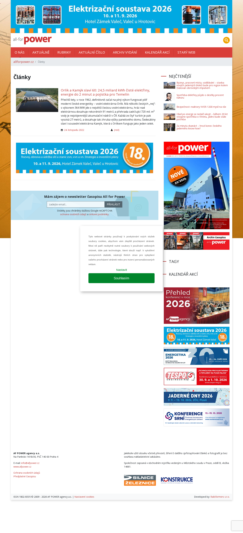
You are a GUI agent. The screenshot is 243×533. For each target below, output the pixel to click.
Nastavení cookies (84, 496)
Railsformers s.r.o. (220, 496)
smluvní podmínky (99, 214)
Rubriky (64, 52)
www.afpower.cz (22, 466)
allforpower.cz (23, 62)
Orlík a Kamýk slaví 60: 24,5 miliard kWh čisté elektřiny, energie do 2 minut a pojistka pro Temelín (105, 92)
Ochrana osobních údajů (26, 472)
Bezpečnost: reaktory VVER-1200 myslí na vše (201, 106)
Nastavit (121, 270)
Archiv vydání (125, 52)
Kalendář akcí (157, 52)
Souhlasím (121, 278)
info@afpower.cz (30, 463)
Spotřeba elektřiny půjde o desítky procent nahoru (200, 96)
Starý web (186, 52)
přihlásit (113, 204)
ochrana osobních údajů (73, 214)
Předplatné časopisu (24, 476)
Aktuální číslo (92, 52)
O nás (19, 52)
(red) (116, 129)
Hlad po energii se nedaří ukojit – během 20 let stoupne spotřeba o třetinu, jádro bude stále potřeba (202, 116)
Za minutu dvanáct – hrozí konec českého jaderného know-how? (199, 127)
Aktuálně (40, 52)
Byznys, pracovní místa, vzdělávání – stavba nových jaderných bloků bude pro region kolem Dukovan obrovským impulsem (202, 85)
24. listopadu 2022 (74, 129)
